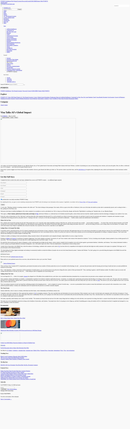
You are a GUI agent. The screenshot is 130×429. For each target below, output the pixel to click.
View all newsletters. (12, 389)
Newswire (24, 1)
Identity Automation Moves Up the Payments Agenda (13, 375)
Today (5, 10)
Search (19, 9)
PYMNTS (4, 116)
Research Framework (12, 60)
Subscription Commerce (12, 45)
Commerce (15, 350)
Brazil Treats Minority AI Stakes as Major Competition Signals (15, 376)
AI (59, 246)
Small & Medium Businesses (13, 42)
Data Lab (6, 21)
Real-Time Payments (11, 49)
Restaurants (9, 50)
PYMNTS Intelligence (6, 1)
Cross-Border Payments (12, 35)
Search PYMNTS (5, 84)
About (2, 2)
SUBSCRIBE (33, 1)
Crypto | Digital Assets (9, 17)
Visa (37, 213)
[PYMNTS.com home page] (8, 4)
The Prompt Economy (16, 1)
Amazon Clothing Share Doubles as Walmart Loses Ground (15, 359)
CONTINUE (3, 389)
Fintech (5, 15)
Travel (8, 46)
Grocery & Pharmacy (12, 38)
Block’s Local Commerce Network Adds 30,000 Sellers (14, 356)
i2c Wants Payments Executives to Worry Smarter (12, 372)
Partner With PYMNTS (42, 1)
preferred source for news (17, 256)
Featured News (44, 350)
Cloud (8, 34)
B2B (5, 12)
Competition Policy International (14, 70)
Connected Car (10, 30)
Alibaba (8, 238)
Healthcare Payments (12, 40)
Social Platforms (10, 44)
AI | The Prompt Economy (10, 16)
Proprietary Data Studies (12, 59)
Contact (5, 2)
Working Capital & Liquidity (13, 69)
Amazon (26, 276)
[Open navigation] (1, 5)
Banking (9, 33)
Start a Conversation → (6, 399)
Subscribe (9, 79)
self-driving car (82, 169)
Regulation (6, 19)
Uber (98, 280)
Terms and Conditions (92, 202)
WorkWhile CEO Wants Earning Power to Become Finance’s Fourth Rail (18, 379)
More (5, 23)
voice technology (70, 350)
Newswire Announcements (13, 66)
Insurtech (9, 41)
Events (28, 1)
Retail (5, 13)
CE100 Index (10, 67)
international (57, 350)
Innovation (50, 350)
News (61, 350)
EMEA (8, 52)
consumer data (21, 350)
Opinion (9, 65)
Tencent (14, 238)
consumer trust (29, 350)
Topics (5, 26)
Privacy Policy (83, 202)
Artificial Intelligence (12, 29)
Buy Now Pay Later (11, 31)
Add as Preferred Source (9, 263)
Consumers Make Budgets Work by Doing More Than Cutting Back (17, 373)
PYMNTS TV (7, 8)
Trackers (9, 58)
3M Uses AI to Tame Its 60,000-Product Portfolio (12, 357)
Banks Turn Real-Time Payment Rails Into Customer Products (15, 371)
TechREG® (9, 48)
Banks (10, 350)
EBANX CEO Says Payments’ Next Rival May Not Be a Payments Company (19, 365)
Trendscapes (6, 20)
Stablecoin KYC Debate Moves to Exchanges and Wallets (14, 377)
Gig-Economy (10, 37)
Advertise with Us (11, 81)
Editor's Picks (10, 63)
